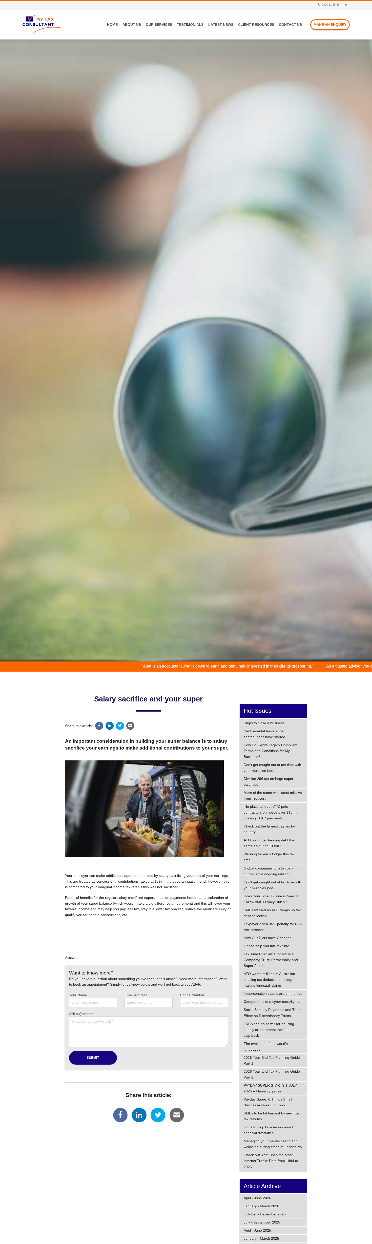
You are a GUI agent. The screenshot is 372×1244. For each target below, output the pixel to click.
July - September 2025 (262, 1222)
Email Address (136, 995)
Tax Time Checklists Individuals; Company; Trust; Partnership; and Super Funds (271, 960)
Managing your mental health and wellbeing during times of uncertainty (273, 1144)
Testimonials (190, 25)
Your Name (78, 995)
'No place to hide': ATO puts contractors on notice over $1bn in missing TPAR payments (271, 812)
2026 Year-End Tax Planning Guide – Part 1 (273, 1060)
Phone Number (192, 995)
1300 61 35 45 (330, 4)
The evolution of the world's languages (266, 1046)
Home (112, 25)
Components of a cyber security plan (273, 1002)
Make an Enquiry (330, 25)
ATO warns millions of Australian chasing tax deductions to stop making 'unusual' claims (269, 979)
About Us (131, 25)
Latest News (220, 25)
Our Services (159, 25)
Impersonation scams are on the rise (273, 993)
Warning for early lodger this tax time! (269, 857)
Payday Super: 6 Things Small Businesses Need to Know (268, 1102)
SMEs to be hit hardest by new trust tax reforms (272, 1116)
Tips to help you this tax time (266, 946)
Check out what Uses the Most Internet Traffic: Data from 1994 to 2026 (271, 1161)
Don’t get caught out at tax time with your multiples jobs (272, 768)
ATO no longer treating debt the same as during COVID (269, 843)
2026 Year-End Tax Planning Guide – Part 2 (273, 1074)
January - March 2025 (261, 1238)
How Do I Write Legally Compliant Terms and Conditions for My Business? (270, 751)
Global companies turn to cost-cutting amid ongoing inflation (268, 871)
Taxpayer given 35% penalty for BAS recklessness (273, 927)
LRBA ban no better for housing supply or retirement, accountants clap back (270, 1030)
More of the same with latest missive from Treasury (273, 795)
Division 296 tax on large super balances (268, 781)
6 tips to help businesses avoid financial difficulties (268, 1130)
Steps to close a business (264, 723)
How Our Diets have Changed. (268, 938)
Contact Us (290, 25)
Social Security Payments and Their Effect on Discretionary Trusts (272, 1013)
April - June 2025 (257, 1230)
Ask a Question (81, 1014)
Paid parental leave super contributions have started (264, 734)
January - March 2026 (261, 1206)
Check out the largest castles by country (269, 829)
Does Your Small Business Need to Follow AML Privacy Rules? (271, 899)
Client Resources (256, 25)
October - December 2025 (265, 1214)
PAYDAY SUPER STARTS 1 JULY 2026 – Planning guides (270, 1088)
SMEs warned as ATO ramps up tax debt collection (272, 913)
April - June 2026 (257, 1198)
